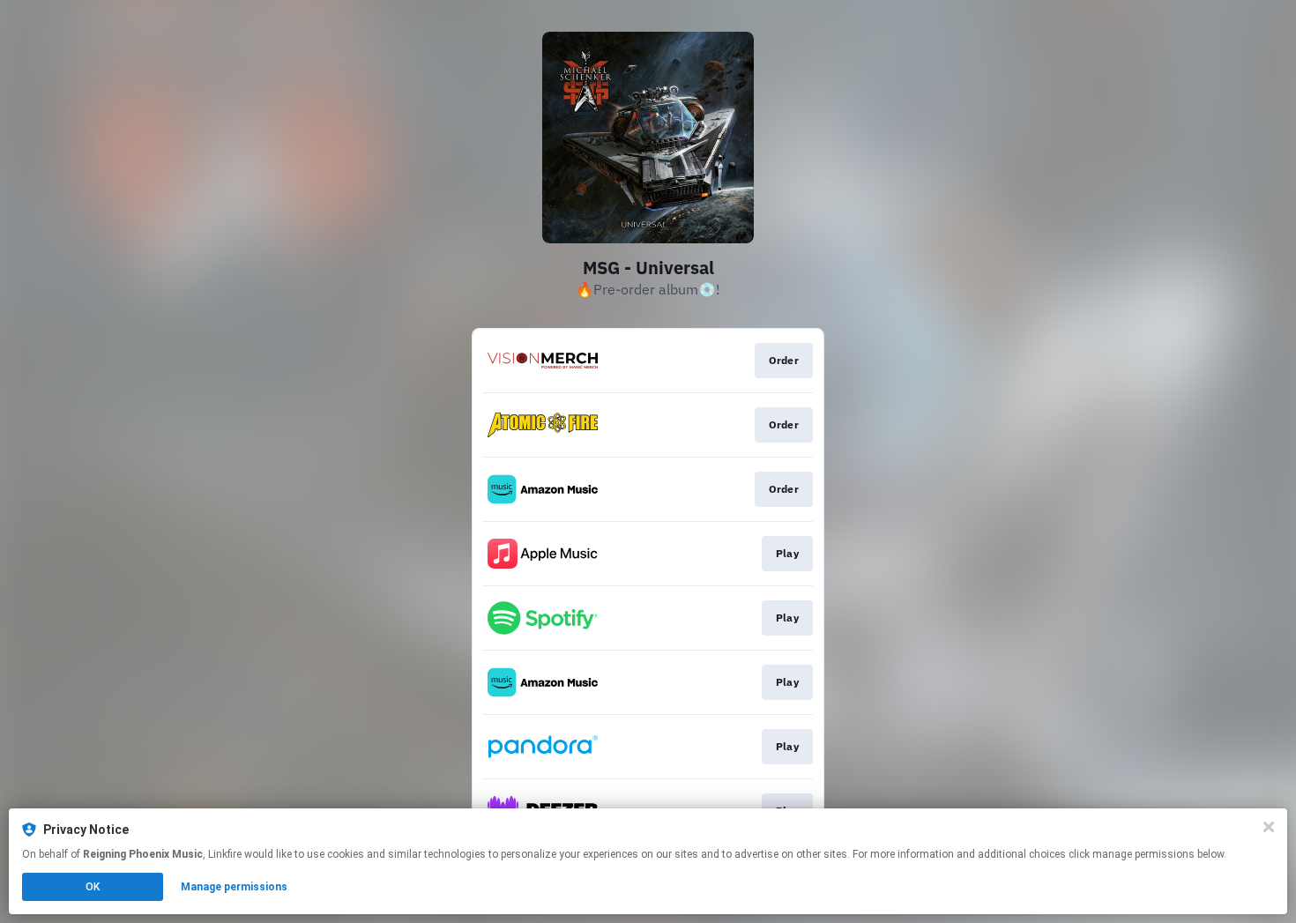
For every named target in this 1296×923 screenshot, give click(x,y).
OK (93, 887)
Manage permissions (234, 887)
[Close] (1269, 827)
